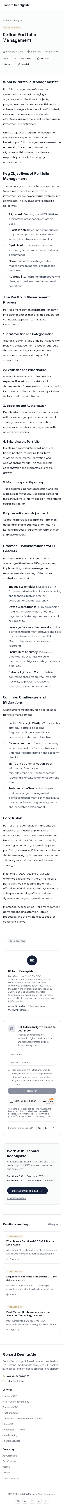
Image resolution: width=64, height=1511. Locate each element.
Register (32, 1090)
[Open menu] (58, 5)
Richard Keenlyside (16, 5)
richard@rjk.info (15, 1381)
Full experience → (36, 1006)
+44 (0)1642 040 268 (18, 1376)
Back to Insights (14, 20)
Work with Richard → (18, 1009)
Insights (6, 1466)
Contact (6, 1472)
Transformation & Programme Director (22, 1418)
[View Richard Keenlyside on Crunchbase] (39, 1501)
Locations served (11, 1478)
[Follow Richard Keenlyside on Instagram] (53, 1128)
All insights (53, 1224)
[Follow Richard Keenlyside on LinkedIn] (39, 1128)
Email (10, 64)
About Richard (9, 1455)
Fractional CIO (15, 1176)
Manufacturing (9, 1435)
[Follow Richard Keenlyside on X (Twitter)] (46, 1128)
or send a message (16, 1197)
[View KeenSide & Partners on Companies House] (45, 1501)
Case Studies (9, 1461)
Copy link (25, 64)
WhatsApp (45, 58)
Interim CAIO (8, 1424)
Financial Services (11, 1440)
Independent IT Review (40, 1180)
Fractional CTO (35, 1176)
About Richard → (16, 1006)
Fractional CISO (15, 1180)
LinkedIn (28, 58)
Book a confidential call (25, 1190)
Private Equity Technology (15, 1401)
